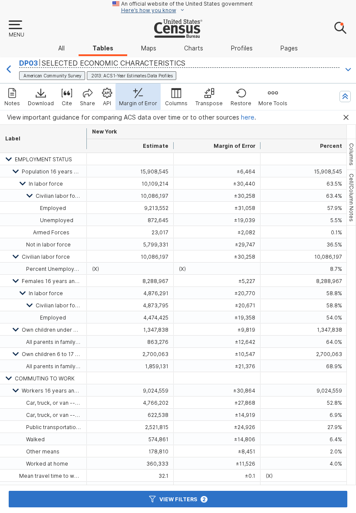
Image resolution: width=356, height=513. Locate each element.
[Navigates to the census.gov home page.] (178, 34)
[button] (16, 29)
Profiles (242, 48)
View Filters (182, 499)
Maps (148, 48)
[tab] (351, 154)
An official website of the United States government (187, 3)
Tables (102, 48)
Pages (289, 48)
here (247, 117)
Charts (193, 48)
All (61, 48)
